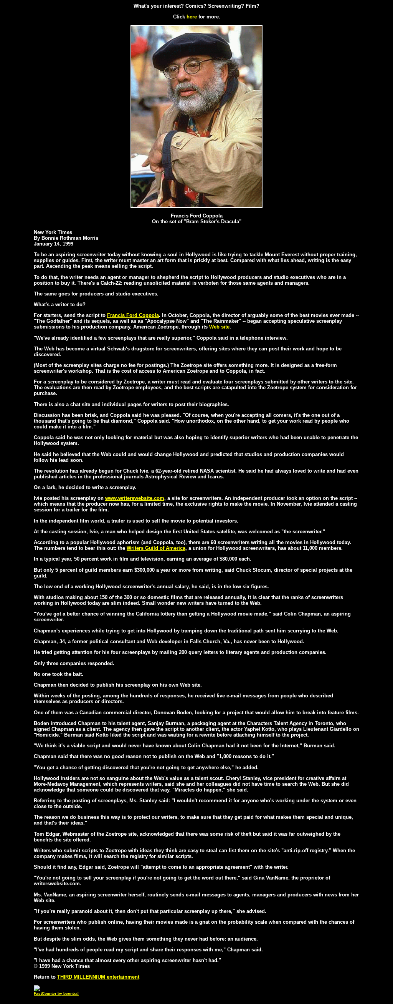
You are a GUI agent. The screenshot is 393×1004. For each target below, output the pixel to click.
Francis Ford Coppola (133, 315)
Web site (219, 327)
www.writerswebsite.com (134, 498)
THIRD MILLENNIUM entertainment (98, 977)
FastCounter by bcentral (56, 993)
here (192, 17)
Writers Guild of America (156, 548)
